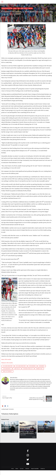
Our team (21, 468)
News (19, 8)
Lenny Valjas (17, 368)
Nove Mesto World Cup (28, 368)
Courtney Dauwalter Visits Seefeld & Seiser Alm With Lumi (9, 425)
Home (12, 468)
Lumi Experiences (15, 431)
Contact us (42, 468)
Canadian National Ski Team (7, 8)
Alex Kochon (3, 17)
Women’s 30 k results (7, 363)
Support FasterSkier (35, 468)
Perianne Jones (39, 368)
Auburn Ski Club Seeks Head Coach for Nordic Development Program (27, 431)
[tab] (3, 406)
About (17, 468)
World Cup (30, 8)
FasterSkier (52, 431)
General (15, 8)
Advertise (27, 468)
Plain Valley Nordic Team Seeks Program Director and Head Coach (45, 425)
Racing (22, 8)
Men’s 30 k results (6, 359)
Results (25, 8)
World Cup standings (7, 371)
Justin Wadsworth (7, 368)
